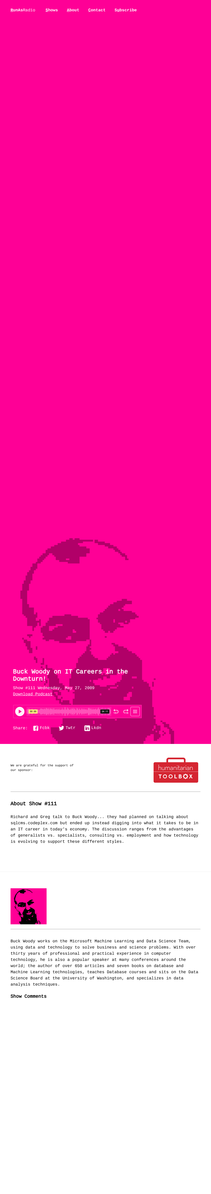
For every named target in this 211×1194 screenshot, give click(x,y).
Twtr (70, 728)
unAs (23, 10)
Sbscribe (126, 10)
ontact (97, 10)
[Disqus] (105, 1089)
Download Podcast (33, 694)
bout (73, 10)
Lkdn (96, 728)
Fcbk (45, 728)
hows (52, 10)
